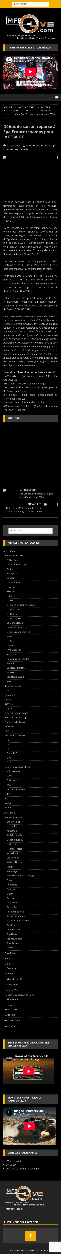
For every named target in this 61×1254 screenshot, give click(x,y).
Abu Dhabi (12, 830)
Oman (10, 880)
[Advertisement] (30, 455)
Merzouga (12, 871)
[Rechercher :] (30, 3)
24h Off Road (13, 821)
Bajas (8, 958)
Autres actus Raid (14, 817)
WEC (9, 784)
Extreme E (10, 973)
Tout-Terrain (13, 943)
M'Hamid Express (16, 862)
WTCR (8, 807)
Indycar (9, 708)
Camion (11, 577)
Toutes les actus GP (15, 735)
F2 (8, 739)
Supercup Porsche (16, 667)
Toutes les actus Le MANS (18, 766)
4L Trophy (12, 826)
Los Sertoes (13, 857)
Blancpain (12, 573)
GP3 (9, 762)
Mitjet (9, 636)
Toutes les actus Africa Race (19, 994)
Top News (12, 934)
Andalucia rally (14, 835)
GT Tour (9, 704)
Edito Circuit (11, 1009)
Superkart (12, 672)
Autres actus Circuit (15, 555)
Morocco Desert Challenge (20, 875)
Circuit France (14, 582)
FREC (9, 595)
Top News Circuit (15, 676)
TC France (10, 726)
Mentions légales (13, 1208)
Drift (7, 690)
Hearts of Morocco (16, 848)
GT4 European (14, 618)
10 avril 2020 (14, 145)
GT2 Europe (13, 609)
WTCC (8, 802)
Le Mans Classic (15, 622)
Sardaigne (12, 925)
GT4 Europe (13, 613)
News (10, 640)
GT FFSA (9, 699)
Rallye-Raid (12, 907)
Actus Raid (9, 813)
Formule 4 (10, 694)
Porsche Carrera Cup (16, 717)
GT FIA (10, 600)
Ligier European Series (18, 631)
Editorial (7, 1005)
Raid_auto (12, 898)
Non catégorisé (11, 1020)
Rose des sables (15, 911)
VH (6, 798)
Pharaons (12, 884)
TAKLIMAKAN (11, 989)
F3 (8, 744)
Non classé (9, 1026)
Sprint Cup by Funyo (15, 721)
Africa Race (12, 999)
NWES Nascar (14, 649)
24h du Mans (13, 771)
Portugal (11, 889)
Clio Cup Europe (13, 685)
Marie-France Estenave (38, 145)
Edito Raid (10, 1014)
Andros (10, 568)
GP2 (9, 757)
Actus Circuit (26, 107)
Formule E (12, 753)
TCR (7, 730)
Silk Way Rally (12, 984)
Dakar (8, 963)
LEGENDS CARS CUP (17, 627)
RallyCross (12, 654)
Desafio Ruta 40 (15, 839)
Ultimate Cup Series (15, 789)
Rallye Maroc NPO (14, 978)
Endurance (12, 780)
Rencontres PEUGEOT (18, 658)
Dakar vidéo (13, 968)
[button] (56, 97)
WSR (9, 681)
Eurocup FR (12, 586)
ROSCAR (11, 663)
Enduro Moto (13, 844)
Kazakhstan (13, 853)
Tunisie (10, 947)
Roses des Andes (16, 916)
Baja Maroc (11, 953)
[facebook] (30, 1236)
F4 (8, 748)
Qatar (10, 893)
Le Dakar (11, 1164)
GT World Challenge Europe (21, 604)
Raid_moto (12, 902)
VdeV (8, 793)
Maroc (10, 866)
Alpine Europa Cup (16, 564)
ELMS (9, 775)
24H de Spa (12, 559)
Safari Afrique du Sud (18, 920)
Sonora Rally (13, 929)
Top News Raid (14, 938)
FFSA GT (11, 591)
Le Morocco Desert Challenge (22, 1168)
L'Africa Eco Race (15, 1161)
